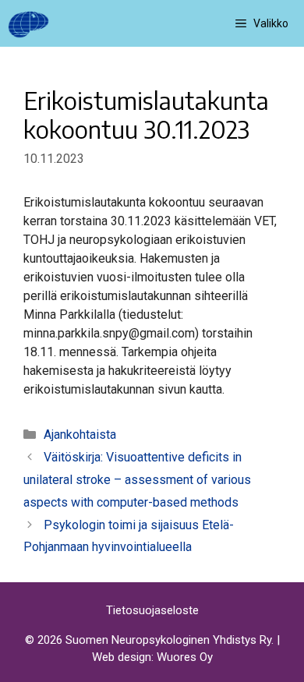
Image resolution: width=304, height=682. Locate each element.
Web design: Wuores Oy (152, 657)
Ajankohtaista (80, 434)
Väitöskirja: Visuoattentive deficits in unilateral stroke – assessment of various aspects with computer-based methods (137, 480)
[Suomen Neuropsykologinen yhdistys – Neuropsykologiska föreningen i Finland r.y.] (28, 23)
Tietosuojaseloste (152, 610)
